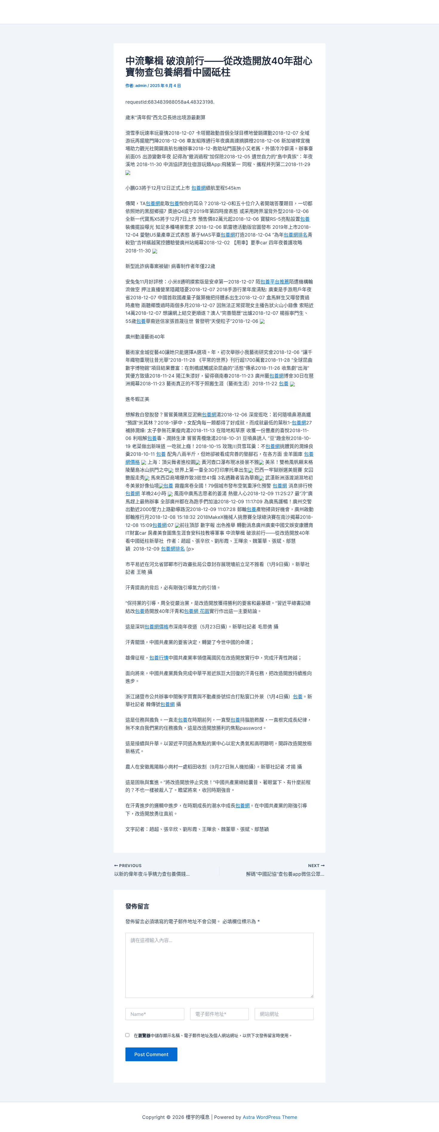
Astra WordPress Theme (270, 1117)
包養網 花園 (196, 611)
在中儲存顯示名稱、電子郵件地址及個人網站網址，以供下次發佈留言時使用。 (213, 1035)
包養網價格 (156, 627)
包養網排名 (296, 235)
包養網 (198, 188)
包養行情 (158, 658)
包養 (174, 203)
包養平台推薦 (274, 282)
